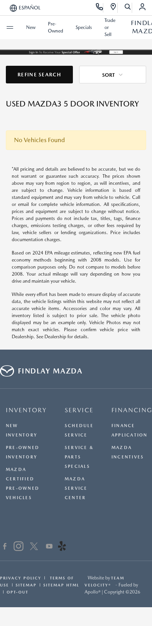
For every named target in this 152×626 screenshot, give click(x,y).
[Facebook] (5, 547)
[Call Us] (99, 8)
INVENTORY (26, 410)
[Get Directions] (114, 8)
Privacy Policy (20, 577)
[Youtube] (49, 547)
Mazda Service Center (76, 488)
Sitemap (26, 585)
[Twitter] (34, 547)
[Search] (128, 8)
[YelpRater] (62, 547)
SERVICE (79, 410)
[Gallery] (76, 51)
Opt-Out (17, 592)
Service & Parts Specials (79, 457)
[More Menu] (10, 27)
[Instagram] (18, 547)
